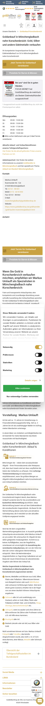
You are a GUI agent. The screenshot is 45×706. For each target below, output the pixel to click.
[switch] (36, 695)
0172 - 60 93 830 (16, 192)
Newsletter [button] (7, 688)
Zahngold (9, 610)
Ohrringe (8, 606)
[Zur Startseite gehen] (11, 16)
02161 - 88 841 (14, 189)
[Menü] (41, 679)
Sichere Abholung (39, 2)
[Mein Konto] (34, 25)
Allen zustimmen (22, 388)
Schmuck (8, 597)
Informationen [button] (8, 683)
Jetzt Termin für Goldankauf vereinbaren (23, 64)
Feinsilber (17, 634)
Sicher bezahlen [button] (9, 694)
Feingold (5, 634)
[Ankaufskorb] (40, 25)
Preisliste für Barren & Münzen (23, 73)
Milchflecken (34, 582)
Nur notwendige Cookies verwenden (22, 396)
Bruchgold (9, 619)
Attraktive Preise (25, 2)
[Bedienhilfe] (21, 25)
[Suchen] (28, 25)
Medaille (27, 640)
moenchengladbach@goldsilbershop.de (20, 201)
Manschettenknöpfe (20, 606)
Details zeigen (31, 380)
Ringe (38, 603)
